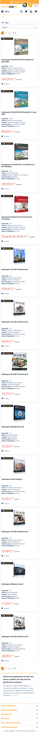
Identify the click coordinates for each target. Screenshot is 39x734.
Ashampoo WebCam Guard (12, 584)
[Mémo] (26, 12)
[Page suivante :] (5, 33)
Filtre (6, 23)
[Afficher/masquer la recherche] (21, 12)
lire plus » (15, 695)
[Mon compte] (31, 12)
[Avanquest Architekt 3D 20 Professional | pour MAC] (19, 47)
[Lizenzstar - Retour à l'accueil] (9, 7)
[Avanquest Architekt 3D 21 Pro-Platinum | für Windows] (19, 152)
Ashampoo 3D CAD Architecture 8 (15, 322)
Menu (7, 11)
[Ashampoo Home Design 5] (19, 466)
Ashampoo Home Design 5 (12, 479)
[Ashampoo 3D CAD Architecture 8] (19, 309)
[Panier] (36, 12)
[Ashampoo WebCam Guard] (19, 571)
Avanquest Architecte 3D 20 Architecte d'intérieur (17, 218)
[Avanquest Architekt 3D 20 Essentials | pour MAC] (19, 99)
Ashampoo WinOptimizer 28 (13, 427)
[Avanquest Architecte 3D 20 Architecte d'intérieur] (19, 204)
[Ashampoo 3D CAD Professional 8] (19, 256)
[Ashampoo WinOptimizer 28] (19, 414)
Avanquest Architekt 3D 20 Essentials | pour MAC (19, 113)
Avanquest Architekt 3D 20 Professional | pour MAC (18, 61)
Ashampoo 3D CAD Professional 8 (15, 269)
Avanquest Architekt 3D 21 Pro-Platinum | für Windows (18, 166)
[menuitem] (5, 12)
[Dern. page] (10, 33)
